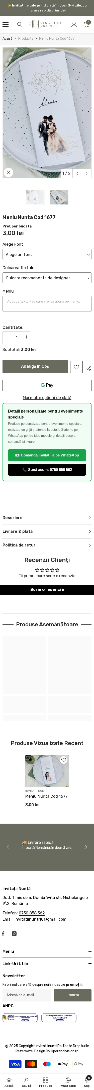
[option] (47, 112)
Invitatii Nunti (36, 790)
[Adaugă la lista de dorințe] (63, 760)
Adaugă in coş (35, 366)
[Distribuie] (87, 368)
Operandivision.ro (64, 1051)
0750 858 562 (32, 913)
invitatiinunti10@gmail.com (40, 919)
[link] (76, 367)
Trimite (73, 995)
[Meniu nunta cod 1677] (47, 771)
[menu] (6, 24)
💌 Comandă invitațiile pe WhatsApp (47, 455)
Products (25, 38)
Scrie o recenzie (47, 589)
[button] (77, 173)
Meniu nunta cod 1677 (46, 796)
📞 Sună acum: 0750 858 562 (47, 469)
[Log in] (74, 24)
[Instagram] (14, 933)
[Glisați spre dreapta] (85, 847)
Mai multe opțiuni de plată (47, 397)
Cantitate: (13, 327)
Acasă (8, 38)
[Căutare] (20, 24)
